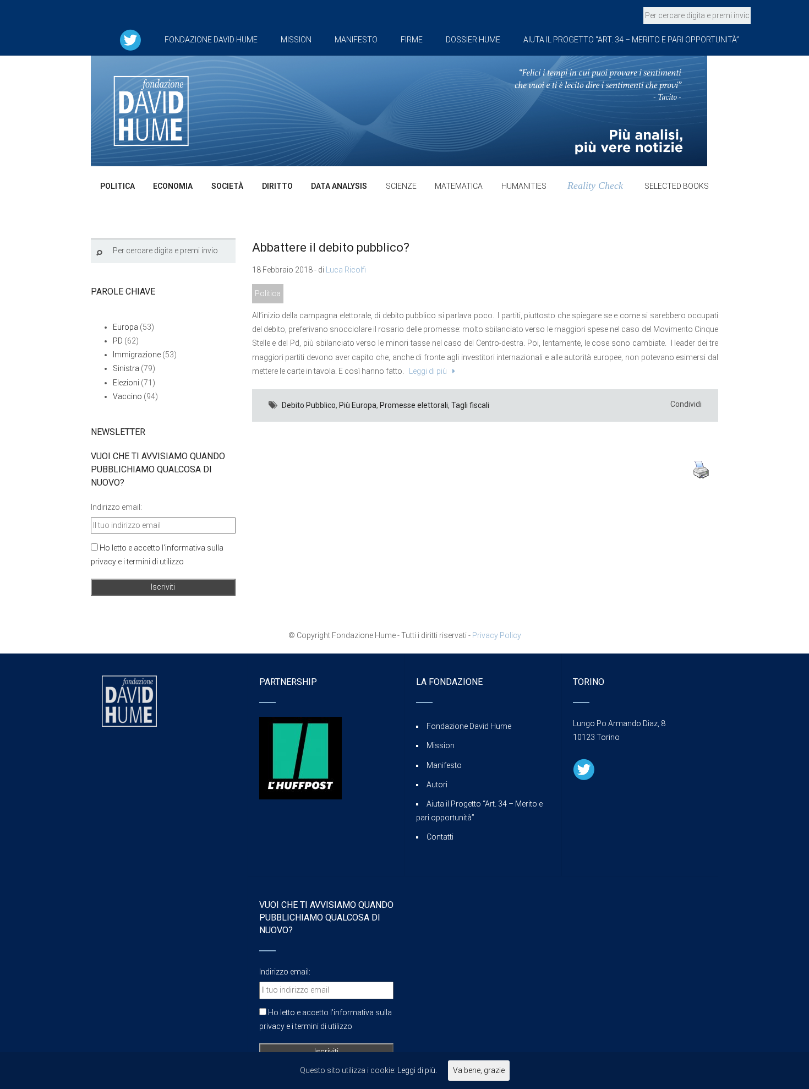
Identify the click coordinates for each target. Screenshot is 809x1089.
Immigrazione (137, 354)
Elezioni (126, 382)
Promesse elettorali (414, 405)
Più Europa (357, 405)
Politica (268, 293)
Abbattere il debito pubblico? (330, 247)
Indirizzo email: (116, 507)
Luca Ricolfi (346, 269)
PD (118, 340)
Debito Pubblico (309, 405)
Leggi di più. (417, 1070)
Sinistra (126, 368)
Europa (125, 327)
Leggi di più (426, 371)
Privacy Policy (496, 635)
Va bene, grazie (479, 1070)
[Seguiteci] (130, 39)
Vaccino (127, 396)
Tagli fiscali (470, 405)
